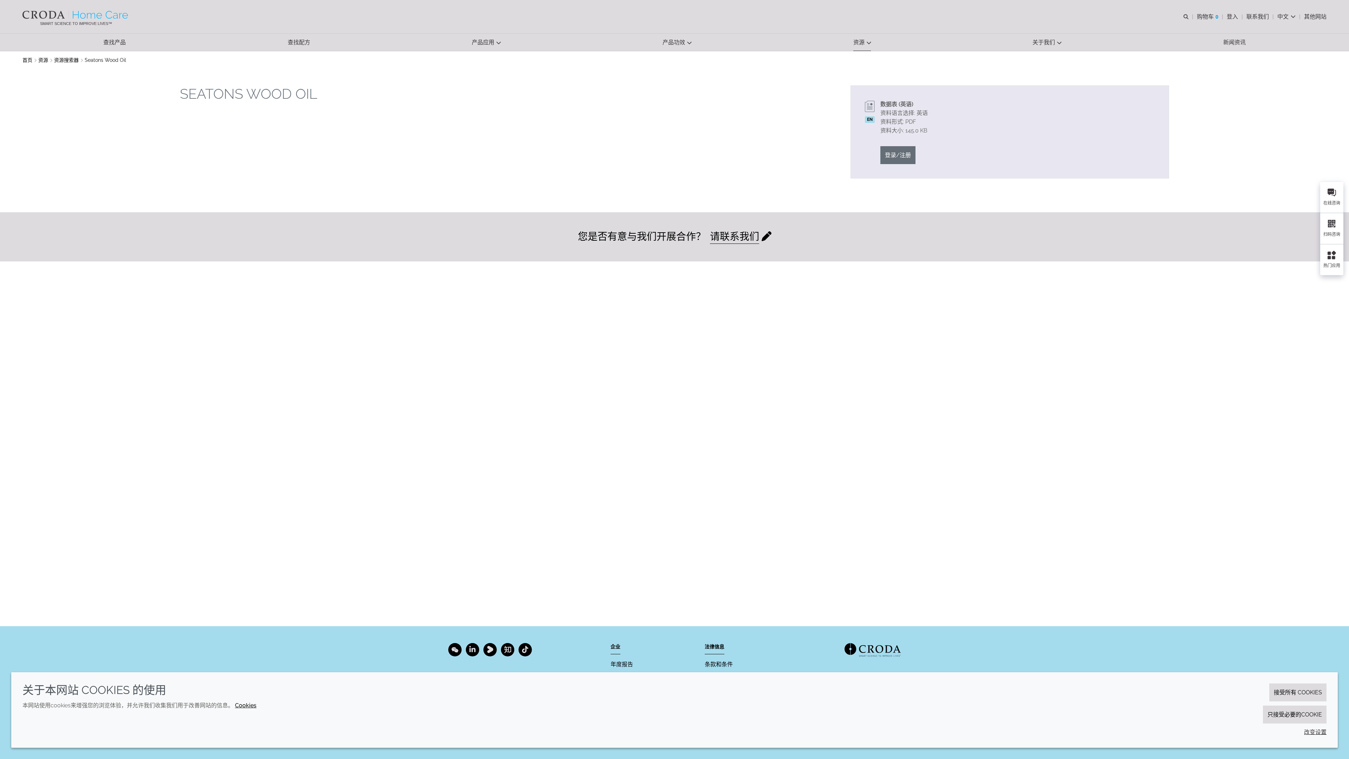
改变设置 (1315, 732)
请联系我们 (734, 236)
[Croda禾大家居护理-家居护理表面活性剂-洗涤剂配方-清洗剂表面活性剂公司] (76, 15)
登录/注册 (898, 155)
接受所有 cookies (1298, 692)
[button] (114, 42)
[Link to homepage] (873, 650)
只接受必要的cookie (1294, 714)
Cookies (245, 705)
